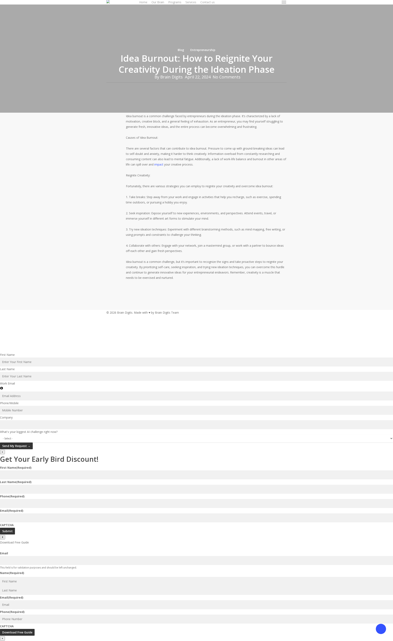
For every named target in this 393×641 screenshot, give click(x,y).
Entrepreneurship (202, 50)
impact (158, 164)
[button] (284, 2)
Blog (181, 50)
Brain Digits (171, 77)
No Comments (227, 77)
